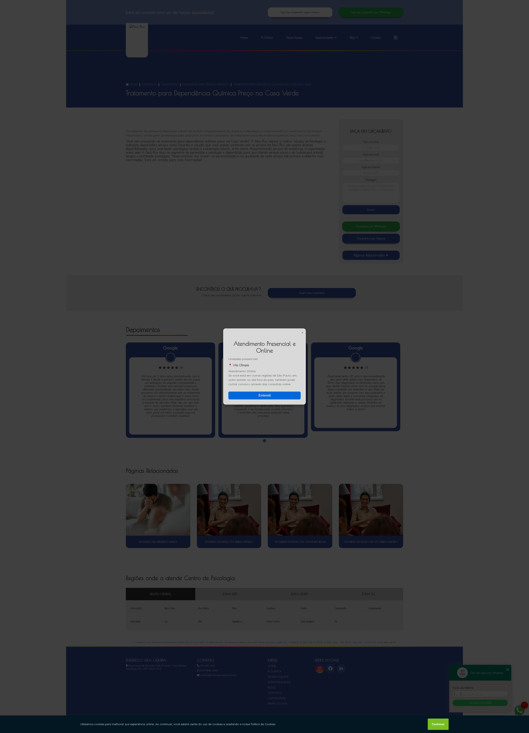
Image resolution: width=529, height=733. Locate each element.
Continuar (438, 724)
